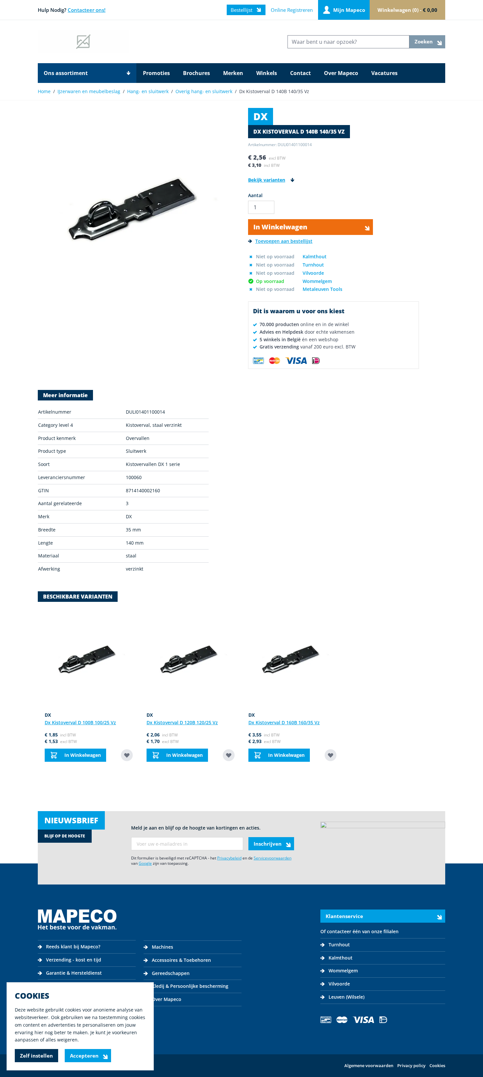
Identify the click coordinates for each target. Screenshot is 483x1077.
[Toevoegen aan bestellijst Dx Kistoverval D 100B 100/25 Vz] (127, 755)
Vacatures (384, 73)
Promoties (156, 73)
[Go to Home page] (83, 41)
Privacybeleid (229, 858)
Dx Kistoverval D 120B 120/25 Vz (182, 722)
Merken (233, 73)
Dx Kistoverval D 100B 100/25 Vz (80, 722)
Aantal (255, 195)
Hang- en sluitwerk (148, 91)
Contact (300, 73)
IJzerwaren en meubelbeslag (89, 91)
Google (145, 863)
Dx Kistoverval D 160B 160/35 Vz (284, 722)
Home (44, 91)
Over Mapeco (341, 73)
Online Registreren (292, 10)
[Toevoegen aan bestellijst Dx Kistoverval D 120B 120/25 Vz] (229, 755)
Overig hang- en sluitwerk (203, 91)
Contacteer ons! (86, 10)
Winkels (266, 73)
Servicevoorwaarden (272, 858)
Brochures (196, 73)
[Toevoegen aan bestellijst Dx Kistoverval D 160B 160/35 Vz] (330, 755)
